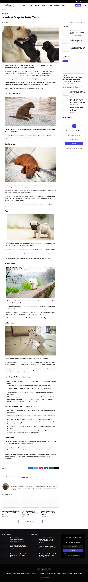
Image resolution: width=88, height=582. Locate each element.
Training (30, 5)
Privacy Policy (75, 148)
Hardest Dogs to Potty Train (9, 462)
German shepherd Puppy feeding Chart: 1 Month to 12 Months (77, 32)
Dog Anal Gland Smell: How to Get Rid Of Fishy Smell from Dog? (28, 79)
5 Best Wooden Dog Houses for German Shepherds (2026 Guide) (10, 513)
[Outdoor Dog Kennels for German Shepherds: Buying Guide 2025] (50, 502)
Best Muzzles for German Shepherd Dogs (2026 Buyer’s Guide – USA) (30, 513)
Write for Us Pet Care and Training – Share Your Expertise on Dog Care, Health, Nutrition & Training (44, 573)
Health (50, 5)
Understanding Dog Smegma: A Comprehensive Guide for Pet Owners (77, 49)
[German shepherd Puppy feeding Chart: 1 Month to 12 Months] (65, 32)
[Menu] (2, 5)
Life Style (56, 5)
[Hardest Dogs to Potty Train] (30, 44)
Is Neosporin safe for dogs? (40, 476)
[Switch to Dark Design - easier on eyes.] (83, 5)
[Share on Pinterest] (80, 22)
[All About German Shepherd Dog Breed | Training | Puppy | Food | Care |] (11, 5)
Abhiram (13, 484)
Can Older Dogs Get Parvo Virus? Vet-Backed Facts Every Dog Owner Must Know (77, 101)
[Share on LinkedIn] (82, 22)
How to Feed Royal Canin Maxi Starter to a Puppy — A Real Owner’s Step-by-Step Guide (72, 79)
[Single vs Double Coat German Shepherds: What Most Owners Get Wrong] (65, 40)
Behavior (44, 5)
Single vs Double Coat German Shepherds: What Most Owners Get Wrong (78, 40)
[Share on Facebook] (75, 22)
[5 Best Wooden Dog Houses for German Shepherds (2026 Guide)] (11, 502)
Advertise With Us (11, 573)
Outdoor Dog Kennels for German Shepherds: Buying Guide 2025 (48, 513)
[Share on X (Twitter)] (77, 22)
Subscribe (78, 5)
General (37, 5)
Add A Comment (30, 521)
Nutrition (63, 5)
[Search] (85, 5)
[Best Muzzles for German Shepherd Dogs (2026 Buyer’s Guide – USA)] (30, 502)
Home (24, 5)
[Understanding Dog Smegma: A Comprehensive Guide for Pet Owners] (65, 48)
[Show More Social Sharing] (84, 22)
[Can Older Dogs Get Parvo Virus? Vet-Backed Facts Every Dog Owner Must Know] (65, 101)
